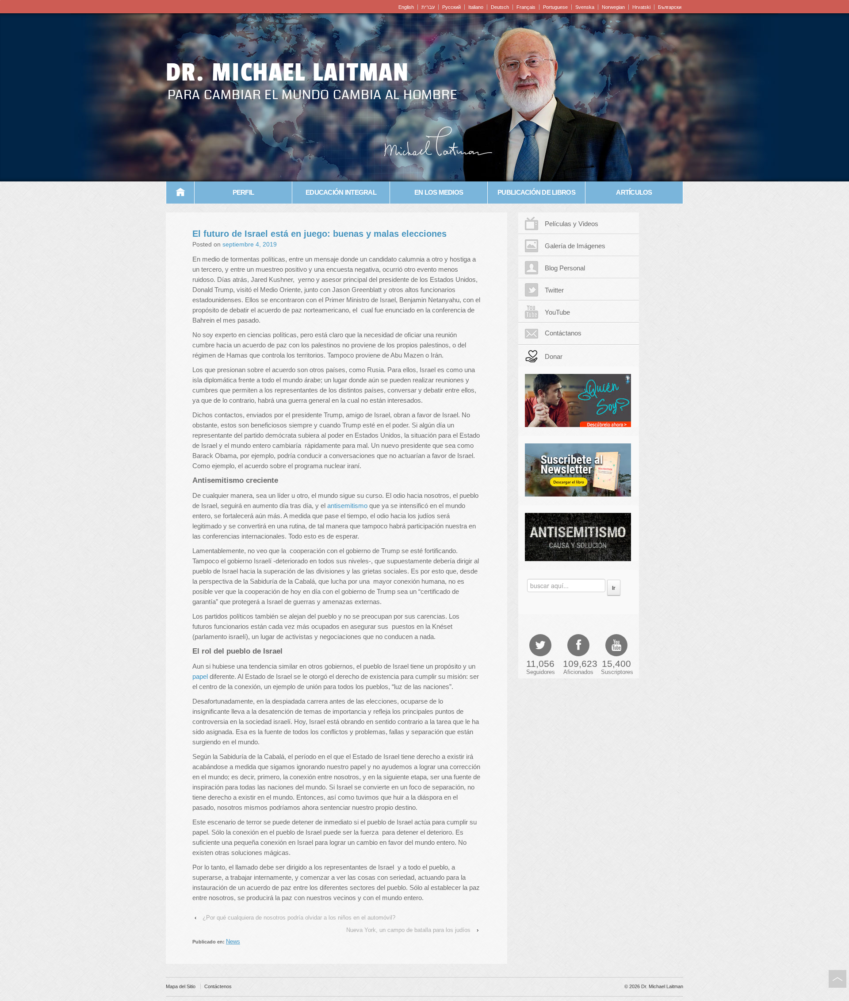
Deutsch (500, 7)
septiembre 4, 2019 (249, 244)
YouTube (557, 312)
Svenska (584, 7)
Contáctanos (563, 333)
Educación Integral (341, 192)
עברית (428, 7)
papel (200, 676)
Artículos (634, 192)
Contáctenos (218, 986)
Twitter (554, 290)
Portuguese (555, 7)
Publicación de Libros (536, 192)
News (233, 941)
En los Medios (438, 192)
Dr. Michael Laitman (287, 72)
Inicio (180, 192)
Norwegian (613, 7)
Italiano (475, 7)
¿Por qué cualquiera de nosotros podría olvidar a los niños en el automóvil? (299, 917)
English (406, 7)
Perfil (243, 192)
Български (669, 7)
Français (525, 7)
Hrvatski (641, 7)
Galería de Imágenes (575, 246)
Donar (553, 356)
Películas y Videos (571, 223)
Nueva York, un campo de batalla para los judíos (408, 930)
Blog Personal (565, 268)
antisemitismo (347, 505)
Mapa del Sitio (180, 986)
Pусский (451, 7)
